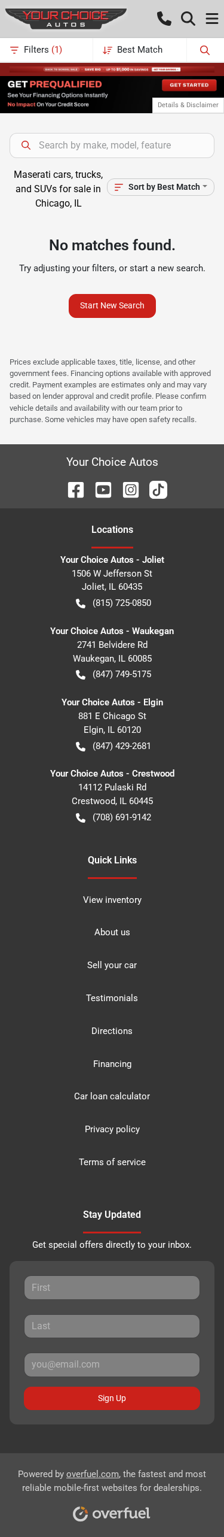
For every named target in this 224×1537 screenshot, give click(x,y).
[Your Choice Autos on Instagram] (126, 489)
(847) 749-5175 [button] (122, 674)
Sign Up (112, 1398)
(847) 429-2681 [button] (122, 746)
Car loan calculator (112, 1096)
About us (112, 932)
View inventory (112, 900)
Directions (112, 1031)
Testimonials (112, 998)
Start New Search (112, 305)
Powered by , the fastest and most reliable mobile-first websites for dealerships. (112, 1481)
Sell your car (112, 965)
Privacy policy (112, 1129)
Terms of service (112, 1162)
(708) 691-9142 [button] (122, 817)
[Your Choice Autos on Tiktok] (153, 489)
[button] (164, 19)
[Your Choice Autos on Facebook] (71, 489)
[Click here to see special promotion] (112, 68)
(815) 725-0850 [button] (122, 603)
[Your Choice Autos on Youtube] (98, 489)
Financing (112, 1064)
